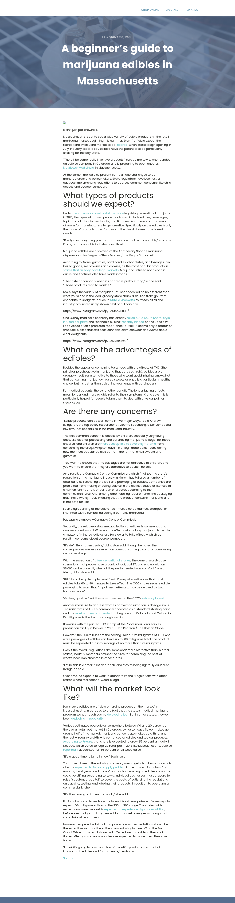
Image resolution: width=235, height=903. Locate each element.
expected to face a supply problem (100, 767)
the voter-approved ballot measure (98, 213)
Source (68, 858)
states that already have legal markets (91, 270)
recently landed (133, 322)
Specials (172, 10)
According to (77, 741)
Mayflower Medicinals (78, 168)
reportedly (70, 750)
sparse (122, 145)
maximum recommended (93, 613)
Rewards (191, 10)
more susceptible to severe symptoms (128, 444)
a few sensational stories (112, 560)
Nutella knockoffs (122, 300)
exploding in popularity (87, 718)
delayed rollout (118, 714)
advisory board (153, 598)
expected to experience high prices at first (134, 809)
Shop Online (150, 10)
